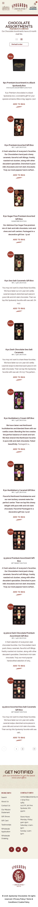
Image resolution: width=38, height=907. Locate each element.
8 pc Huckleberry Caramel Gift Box (19, 490)
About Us (5, 802)
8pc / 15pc (15, 147)
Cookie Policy (23, 902)
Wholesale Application (5, 830)
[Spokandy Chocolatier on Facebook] (11, 849)
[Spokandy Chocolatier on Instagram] (25, 849)
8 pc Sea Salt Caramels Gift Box (19, 281)
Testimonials (6, 825)
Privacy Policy (19, 899)
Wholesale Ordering (5, 837)
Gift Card (4, 821)
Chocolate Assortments (15, 88)
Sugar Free (15, 221)
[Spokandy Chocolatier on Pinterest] (18, 849)
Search (4, 797)
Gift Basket (15, 563)
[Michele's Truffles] (6, 7)
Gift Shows (5, 817)
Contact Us (5, 806)
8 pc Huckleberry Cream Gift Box (19, 418)
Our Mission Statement (5, 811)
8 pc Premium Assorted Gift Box (19, 145)
